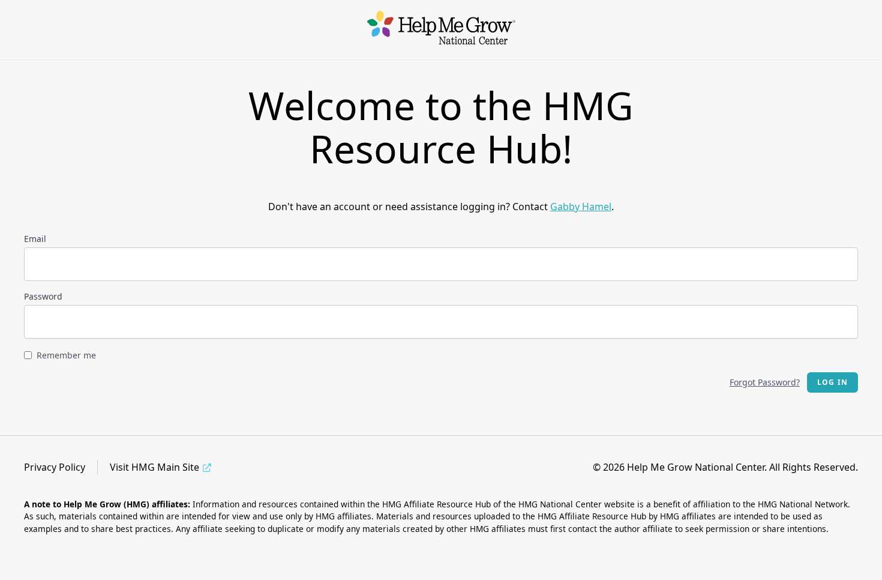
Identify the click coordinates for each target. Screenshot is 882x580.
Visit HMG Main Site (154, 467)
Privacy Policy (54, 467)
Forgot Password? (765, 382)
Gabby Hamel (580, 206)
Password (43, 296)
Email (35, 238)
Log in (832, 382)
